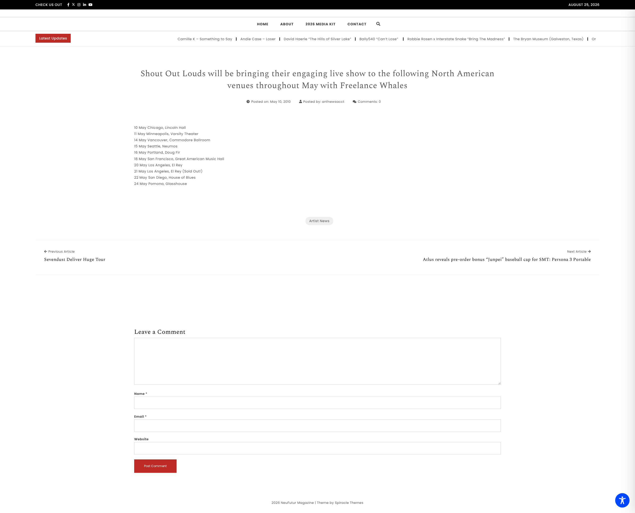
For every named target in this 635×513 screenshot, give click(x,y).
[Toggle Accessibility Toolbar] (622, 500)
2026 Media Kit (321, 24)
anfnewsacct (333, 101)
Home (262, 24)
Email (140, 416)
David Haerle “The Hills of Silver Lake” (310, 38)
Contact (357, 24)
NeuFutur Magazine (297, 502)
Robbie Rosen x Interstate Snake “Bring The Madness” (448, 38)
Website (141, 439)
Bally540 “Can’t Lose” (371, 38)
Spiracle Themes (349, 502)
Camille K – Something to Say (197, 38)
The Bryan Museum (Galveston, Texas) (540, 38)
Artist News (319, 220)
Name (140, 393)
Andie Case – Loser (250, 38)
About (287, 24)
